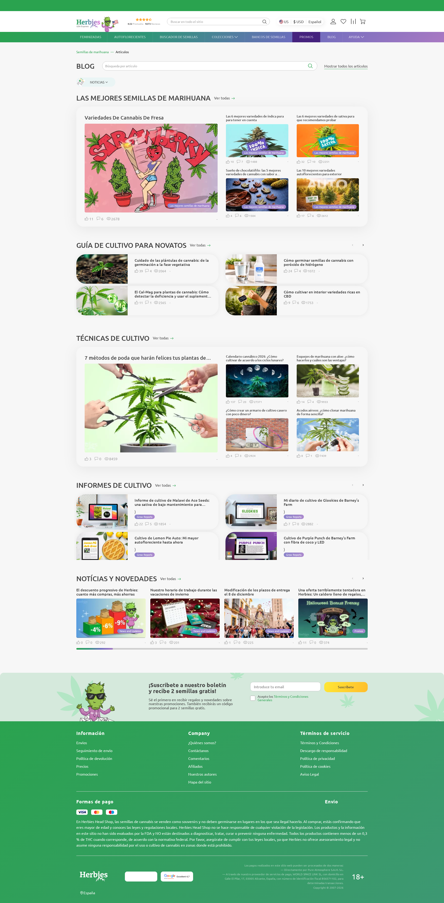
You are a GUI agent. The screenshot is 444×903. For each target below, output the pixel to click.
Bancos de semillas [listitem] (268, 37)
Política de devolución (94, 758)
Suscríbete (346, 687)
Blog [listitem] (331, 37)
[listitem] (334, 21)
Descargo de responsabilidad (323, 750)
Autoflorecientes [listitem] (130, 37)
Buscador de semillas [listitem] (179, 37)
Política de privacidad (317, 758)
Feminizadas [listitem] (90, 37)
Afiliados (195, 766)
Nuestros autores (202, 774)
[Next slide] (363, 245)
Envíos (81, 742)
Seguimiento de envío (94, 750)
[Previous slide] (352, 245)
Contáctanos (198, 750)
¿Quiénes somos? (202, 742)
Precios (82, 766)
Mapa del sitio (199, 782)
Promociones (87, 774)
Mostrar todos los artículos (346, 66)
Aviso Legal (309, 774)
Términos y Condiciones (319, 742)
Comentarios (198, 758)
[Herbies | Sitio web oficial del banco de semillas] (98, 24)
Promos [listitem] (306, 37)
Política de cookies (315, 766)
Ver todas (168, 578)
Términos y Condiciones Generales (283, 698)
